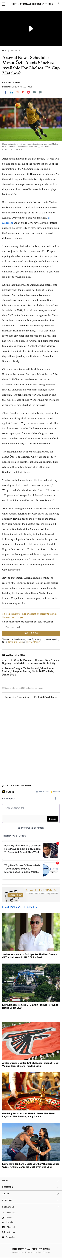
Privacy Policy (33, 642)
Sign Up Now (15, 895)
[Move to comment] (40, 92)
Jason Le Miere (12, 82)
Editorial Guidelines (45, 697)
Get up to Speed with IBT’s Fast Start (42, 890)
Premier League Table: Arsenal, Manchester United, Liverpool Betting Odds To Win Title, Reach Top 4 (28, 671)
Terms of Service (15, 642)
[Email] (34, 92)
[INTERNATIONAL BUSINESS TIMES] (31, 4)
